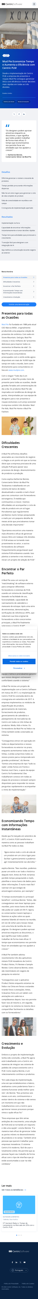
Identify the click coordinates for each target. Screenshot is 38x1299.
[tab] (16, 1235)
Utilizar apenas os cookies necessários (19, 656)
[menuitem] (11, 1283)
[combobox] (21, 1270)
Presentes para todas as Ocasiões (15, 277)
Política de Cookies (28, 1284)
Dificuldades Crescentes (11, 282)
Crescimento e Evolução (11, 297)
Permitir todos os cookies (19, 661)
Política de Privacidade (11, 1284)
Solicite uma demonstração (19, 304)
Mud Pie (5, 324)
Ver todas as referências (12, 1190)
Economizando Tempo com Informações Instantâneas (13, 292)
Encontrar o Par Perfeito (12, 286)
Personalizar (17, 668)
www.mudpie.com (16, 370)
